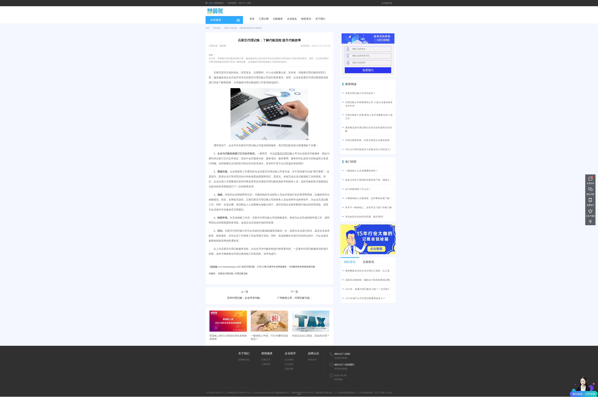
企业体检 (289, 360)
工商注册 (264, 18)
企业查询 (289, 364)
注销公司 (265, 360)
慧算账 (214, 267)
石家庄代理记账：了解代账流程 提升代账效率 (243, 28)
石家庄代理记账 (283, 153)
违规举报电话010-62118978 (302, 393)
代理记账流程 (241, 273)
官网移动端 (243, 360)
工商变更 (265, 364)
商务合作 (312, 360)
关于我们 (320, 18)
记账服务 (278, 18)
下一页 (294, 291)
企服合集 (289, 369)
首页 (251, 18)
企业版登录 (387, 3)
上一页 (244, 291)
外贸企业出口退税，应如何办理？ (310, 335)
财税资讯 (306, 18)
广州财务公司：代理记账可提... (294, 298)
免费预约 (368, 70)
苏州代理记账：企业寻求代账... (244, 298)
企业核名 (292, 18)
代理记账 (216, 28)
